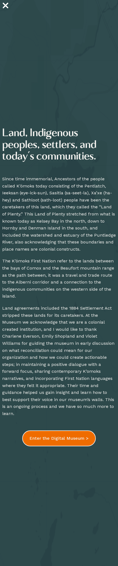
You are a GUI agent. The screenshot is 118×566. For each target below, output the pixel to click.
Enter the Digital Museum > (59, 438)
